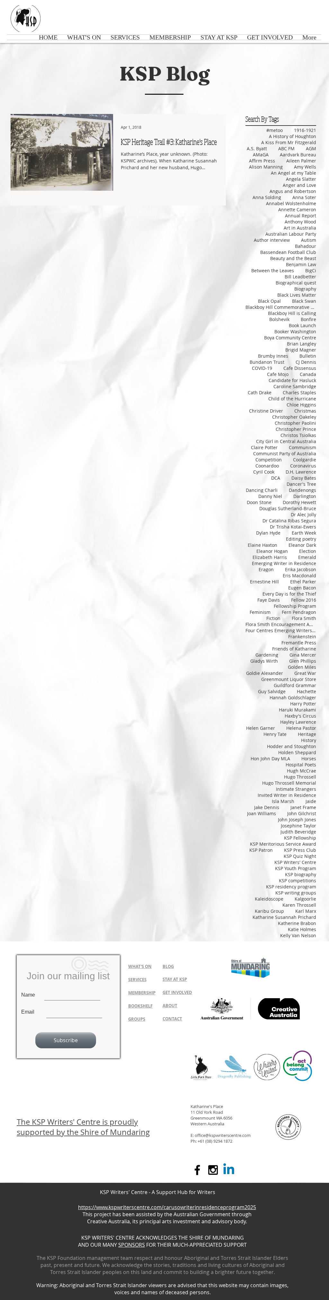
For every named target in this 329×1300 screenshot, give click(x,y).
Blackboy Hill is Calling (292, 313)
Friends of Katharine (294, 648)
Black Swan (304, 301)
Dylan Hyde (268, 533)
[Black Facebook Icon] (197, 1170)
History (308, 740)
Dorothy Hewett (299, 502)
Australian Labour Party (290, 234)
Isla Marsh (283, 801)
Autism (308, 240)
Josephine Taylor (298, 825)
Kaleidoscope (269, 899)
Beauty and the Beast (293, 258)
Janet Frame (303, 807)
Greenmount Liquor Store (288, 679)
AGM (311, 148)
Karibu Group (269, 911)
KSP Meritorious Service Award (283, 844)
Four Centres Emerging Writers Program (280, 630)
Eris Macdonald (299, 575)
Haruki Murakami (297, 709)
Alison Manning (266, 167)
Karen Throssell (299, 905)
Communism (302, 447)
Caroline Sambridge (294, 386)
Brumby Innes (273, 356)
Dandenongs (302, 490)
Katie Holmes (302, 929)
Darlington (304, 496)
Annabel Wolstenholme (291, 203)
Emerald (307, 557)
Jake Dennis (266, 807)
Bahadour (305, 246)
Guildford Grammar (295, 685)
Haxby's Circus (300, 716)
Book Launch (302, 325)
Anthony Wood (300, 221)
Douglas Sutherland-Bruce (287, 508)
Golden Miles (302, 667)
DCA (275, 478)
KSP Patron (261, 850)
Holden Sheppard (297, 752)
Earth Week (304, 533)
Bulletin (307, 356)
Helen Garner (260, 728)
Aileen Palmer (301, 160)
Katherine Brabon (297, 923)
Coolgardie (304, 459)
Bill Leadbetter (300, 276)
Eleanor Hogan (272, 551)
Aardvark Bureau (298, 154)
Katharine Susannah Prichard (284, 917)
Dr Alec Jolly (303, 514)
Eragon (266, 569)
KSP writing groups (295, 892)
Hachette (306, 691)
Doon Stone (259, 502)
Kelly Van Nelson (298, 935)
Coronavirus (303, 465)
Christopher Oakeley (294, 417)
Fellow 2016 (303, 600)
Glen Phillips (302, 661)
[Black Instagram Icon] (213, 1170)
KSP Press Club (300, 850)
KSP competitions (297, 880)
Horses (308, 758)
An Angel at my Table (293, 173)
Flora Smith (304, 618)
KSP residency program (291, 886)
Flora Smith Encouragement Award (280, 624)
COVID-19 (262, 368)
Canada (308, 374)
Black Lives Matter (296, 295)
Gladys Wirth (264, 661)
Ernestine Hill (264, 581)
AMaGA (261, 154)
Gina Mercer (302, 655)
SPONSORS (131, 1244)
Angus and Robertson (293, 191)
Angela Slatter (301, 179)
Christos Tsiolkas (298, 435)
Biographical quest (296, 282)
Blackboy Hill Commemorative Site (280, 307)
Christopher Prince (296, 429)
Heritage (307, 734)
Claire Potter (264, 447)
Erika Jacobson (300, 569)
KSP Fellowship (300, 838)
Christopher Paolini (295, 423)
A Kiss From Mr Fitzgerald (288, 142)
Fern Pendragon (299, 612)
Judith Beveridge (298, 831)
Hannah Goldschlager (293, 697)
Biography (305, 289)
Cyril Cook (263, 472)
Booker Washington (295, 331)
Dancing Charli (262, 490)
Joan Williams (261, 813)
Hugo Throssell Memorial (289, 783)
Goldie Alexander (264, 673)
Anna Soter (304, 197)
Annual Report (300, 215)
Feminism (260, 612)
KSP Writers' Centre (295, 862)
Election (307, 551)
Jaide (311, 801)
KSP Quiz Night (300, 856)
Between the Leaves (272, 270)
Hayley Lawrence (298, 722)
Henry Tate (275, 734)
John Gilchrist (301, 813)
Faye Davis (268, 600)
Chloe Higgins (301, 404)
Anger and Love (299, 185)
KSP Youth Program (295, 868)
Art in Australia (300, 228)
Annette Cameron (297, 209)
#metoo (274, 130)
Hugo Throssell (300, 777)
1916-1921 (305, 130)
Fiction (273, 618)
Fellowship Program (295, 606)
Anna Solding (267, 197)
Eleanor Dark (302, 545)
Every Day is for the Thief (289, 594)
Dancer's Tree (301, 484)
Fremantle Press (298, 642)
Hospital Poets (301, 764)
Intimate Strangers (296, 789)
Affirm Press (262, 160)
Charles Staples (299, 392)
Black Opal (269, 301)
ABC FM (286, 148)
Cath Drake (259, 392)
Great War (305, 673)
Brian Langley (301, 343)
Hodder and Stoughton (291, 746)
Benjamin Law (301, 264)
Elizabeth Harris (270, 557)
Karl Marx (305, 911)
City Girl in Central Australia (286, 441)
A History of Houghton (292, 136)
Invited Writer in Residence (287, 795)
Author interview (272, 240)
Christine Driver (266, 411)
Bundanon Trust (267, 362)
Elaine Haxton (262, 545)
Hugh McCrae (301, 770)
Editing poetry (301, 539)
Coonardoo (267, 465)
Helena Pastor (301, 728)
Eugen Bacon (302, 587)
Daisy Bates (303, 478)
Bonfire (308, 319)
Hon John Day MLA (270, 758)
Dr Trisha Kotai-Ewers (293, 526)
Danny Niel (270, 496)
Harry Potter (303, 703)
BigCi (310, 270)
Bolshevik (279, 319)
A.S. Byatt (257, 148)
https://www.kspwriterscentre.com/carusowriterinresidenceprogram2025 (167, 1207)
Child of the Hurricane (292, 398)
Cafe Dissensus (299, 368)
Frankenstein (302, 636)
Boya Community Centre (290, 337)
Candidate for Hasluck (292, 380)
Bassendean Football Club (288, 252)
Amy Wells (305, 167)
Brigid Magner (300, 350)
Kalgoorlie (305, 899)
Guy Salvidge (272, 691)
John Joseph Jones (297, 819)
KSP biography (300, 874)
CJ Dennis (306, 362)
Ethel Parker (303, 581)
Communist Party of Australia (284, 453)
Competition (268, 459)
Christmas (305, 411)
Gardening (266, 655)
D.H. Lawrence (301, 472)
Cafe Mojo (278, 374)
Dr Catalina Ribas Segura (289, 520)
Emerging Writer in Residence (284, 563)
